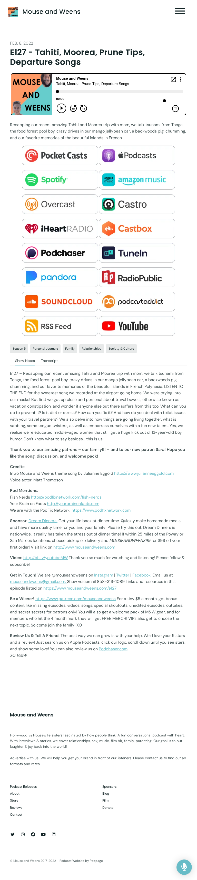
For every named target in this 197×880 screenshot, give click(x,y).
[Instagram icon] (22, 834)
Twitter (122, 575)
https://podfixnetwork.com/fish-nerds (66, 497)
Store (14, 800)
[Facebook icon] (33, 834)
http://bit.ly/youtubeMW (45, 557)
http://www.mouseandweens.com (84, 547)
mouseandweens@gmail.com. (38, 581)
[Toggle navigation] (180, 12)
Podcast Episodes (23, 786)
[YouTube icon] (43, 834)
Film (105, 800)
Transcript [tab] (49, 360)
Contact (16, 814)
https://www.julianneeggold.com (144, 473)
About (14, 793)
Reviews (16, 807)
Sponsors (109, 786)
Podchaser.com (113, 649)
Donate (107, 807)
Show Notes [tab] (25, 360)
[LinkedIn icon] (53, 834)
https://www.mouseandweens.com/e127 (80, 588)
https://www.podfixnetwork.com (101, 510)
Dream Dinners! (42, 520)
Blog (105, 793)
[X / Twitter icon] (12, 834)
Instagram (103, 575)
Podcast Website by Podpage (81, 861)
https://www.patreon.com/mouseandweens (75, 598)
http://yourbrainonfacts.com (73, 503)
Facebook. (141, 575)
